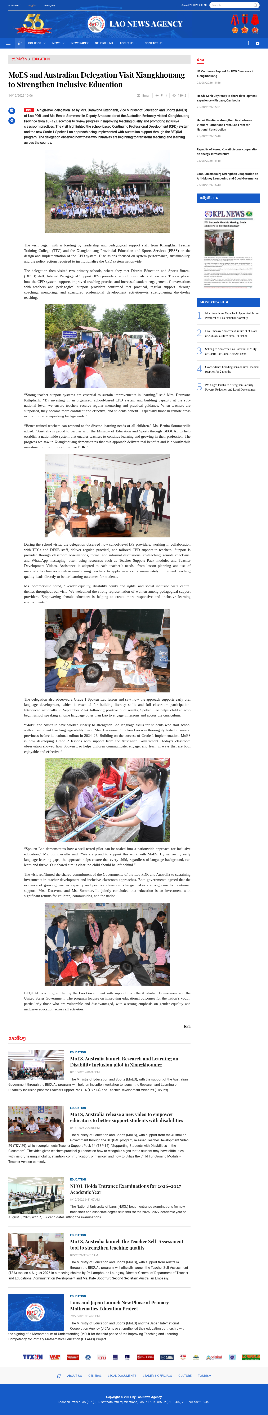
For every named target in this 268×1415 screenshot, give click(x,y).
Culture (185, 1375)
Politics (34, 43)
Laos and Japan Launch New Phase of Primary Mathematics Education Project (119, 1306)
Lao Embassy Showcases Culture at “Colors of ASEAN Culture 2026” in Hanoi (231, 333)
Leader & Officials (157, 1375)
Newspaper (80, 43)
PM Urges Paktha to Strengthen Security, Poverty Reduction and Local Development (230, 387)
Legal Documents (122, 1375)
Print (164, 95)
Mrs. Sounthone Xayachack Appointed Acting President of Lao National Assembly (232, 315)
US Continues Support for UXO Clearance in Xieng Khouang (225, 74)
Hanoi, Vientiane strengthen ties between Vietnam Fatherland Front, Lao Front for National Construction (224, 125)
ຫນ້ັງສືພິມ (207, 198)
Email (146, 95)
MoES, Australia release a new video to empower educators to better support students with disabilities (126, 1117)
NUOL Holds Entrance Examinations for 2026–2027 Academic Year (125, 1189)
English (32, 5)
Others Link (104, 43)
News (56, 43)
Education (41, 59)
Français (49, 5)
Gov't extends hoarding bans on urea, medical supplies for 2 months (232, 369)
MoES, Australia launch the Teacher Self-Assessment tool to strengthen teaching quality (126, 1244)
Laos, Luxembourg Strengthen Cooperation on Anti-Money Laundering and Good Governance (227, 176)
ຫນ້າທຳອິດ (19, 59)
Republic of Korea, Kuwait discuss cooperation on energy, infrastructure (227, 152)
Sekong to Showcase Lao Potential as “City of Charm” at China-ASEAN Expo (230, 351)
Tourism (204, 1375)
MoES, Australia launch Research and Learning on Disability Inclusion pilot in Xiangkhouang (124, 1062)
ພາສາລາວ (14, 5)
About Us (127, 43)
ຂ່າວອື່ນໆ (17, 1038)
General (95, 1375)
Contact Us (153, 43)
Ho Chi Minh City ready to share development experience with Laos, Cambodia (227, 98)
